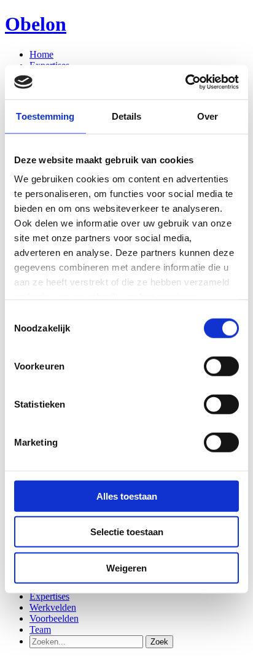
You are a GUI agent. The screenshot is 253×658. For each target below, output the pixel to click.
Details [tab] (127, 115)
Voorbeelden (54, 618)
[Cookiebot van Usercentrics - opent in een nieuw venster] (185, 82)
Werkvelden (52, 607)
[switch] (221, 366)
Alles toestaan (126, 495)
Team (40, 629)
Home (41, 54)
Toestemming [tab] (45, 115)
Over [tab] (207, 115)
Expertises (49, 596)
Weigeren (126, 567)
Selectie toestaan (126, 532)
